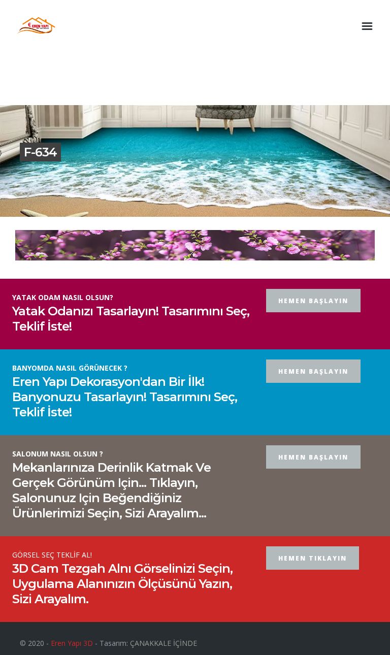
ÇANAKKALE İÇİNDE (163, 643)
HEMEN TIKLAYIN (312, 558)
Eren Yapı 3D (72, 643)
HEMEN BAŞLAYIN (313, 301)
